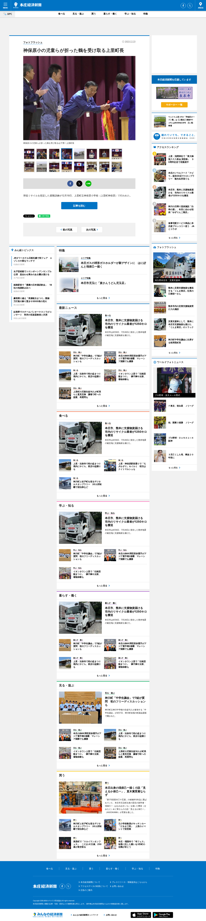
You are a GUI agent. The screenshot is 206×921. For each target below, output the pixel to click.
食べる (61, 13)
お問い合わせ (118, 886)
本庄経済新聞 (27, 5)
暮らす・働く (110, 13)
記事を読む (79, 205)
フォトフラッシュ (33, 42)
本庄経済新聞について (90, 882)
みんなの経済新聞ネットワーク (47, 915)
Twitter (189, 5)
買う (93, 13)
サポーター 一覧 (174, 104)
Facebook (183, 5)
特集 (145, 13)
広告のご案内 (86, 890)
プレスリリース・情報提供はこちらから (129, 882)
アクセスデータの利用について (94, 886)
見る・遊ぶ (78, 13)
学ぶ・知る (130, 13)
